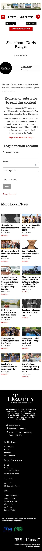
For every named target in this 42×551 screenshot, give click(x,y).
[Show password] (35, 165)
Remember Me (11, 180)
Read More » (4, 235)
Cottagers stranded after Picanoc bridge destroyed (30, 341)
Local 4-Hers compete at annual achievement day (9, 366)
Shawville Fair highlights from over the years (10, 228)
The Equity (26, 67)
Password (7, 161)
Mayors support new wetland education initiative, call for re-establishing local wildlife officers (31, 282)
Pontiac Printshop (7, 520)
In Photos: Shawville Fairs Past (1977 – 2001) (31, 228)
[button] (3, 17)
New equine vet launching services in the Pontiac (10, 341)
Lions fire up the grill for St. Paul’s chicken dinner (10, 253)
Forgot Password (9, 193)
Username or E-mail (11, 151)
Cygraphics (18, 520)
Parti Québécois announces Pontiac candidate (30, 253)
